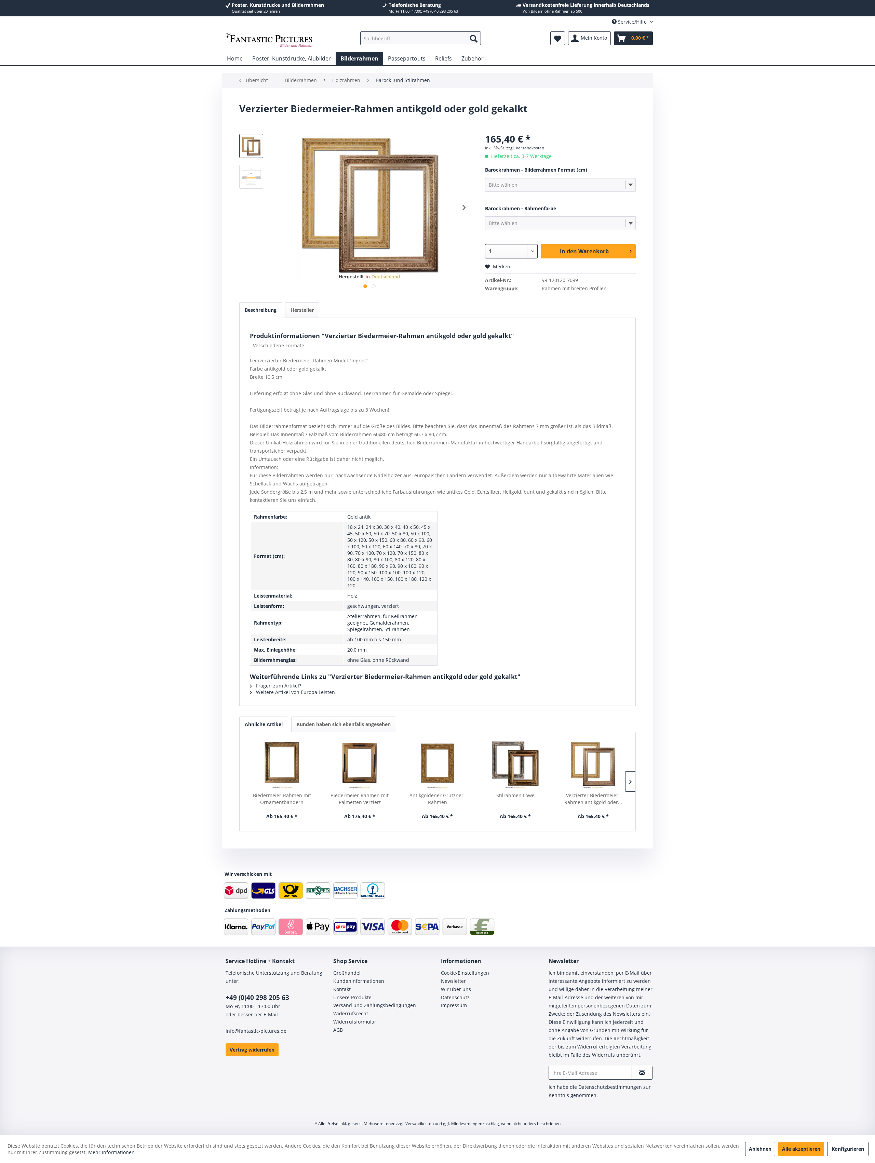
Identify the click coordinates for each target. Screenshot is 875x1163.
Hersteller (302, 310)
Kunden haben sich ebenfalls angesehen (344, 724)
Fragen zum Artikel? (278, 685)
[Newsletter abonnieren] (642, 1073)
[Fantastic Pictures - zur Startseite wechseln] (269, 40)
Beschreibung (261, 310)
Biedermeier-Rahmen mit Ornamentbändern (282, 798)
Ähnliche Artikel (264, 724)
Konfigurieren (848, 1149)
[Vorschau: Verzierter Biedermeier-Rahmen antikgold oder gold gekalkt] (251, 177)
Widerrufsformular (354, 1021)
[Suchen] (474, 38)
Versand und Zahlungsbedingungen (374, 1005)
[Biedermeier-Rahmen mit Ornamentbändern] (282, 765)
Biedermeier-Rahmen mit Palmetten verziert (360, 798)
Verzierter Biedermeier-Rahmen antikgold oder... (593, 798)
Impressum (454, 1005)
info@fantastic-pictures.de (256, 1031)
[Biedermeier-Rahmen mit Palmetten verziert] (360, 765)
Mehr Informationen (111, 1152)
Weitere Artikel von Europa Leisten (295, 692)
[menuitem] (420, 38)
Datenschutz (455, 997)
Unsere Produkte (352, 997)
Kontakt (342, 989)
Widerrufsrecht (350, 1013)
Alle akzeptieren (801, 1149)
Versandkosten (419, 1123)
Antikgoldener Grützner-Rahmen (437, 798)
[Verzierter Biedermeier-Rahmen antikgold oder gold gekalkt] (593, 765)
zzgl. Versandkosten (525, 148)
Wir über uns (456, 989)
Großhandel (347, 973)
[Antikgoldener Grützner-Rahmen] (437, 765)
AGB (338, 1030)
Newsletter (453, 981)
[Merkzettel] (557, 38)
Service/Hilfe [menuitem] (632, 21)
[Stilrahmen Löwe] (515, 765)
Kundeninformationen (358, 981)
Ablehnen (760, 1149)
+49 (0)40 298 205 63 (257, 997)
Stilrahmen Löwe (515, 795)
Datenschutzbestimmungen (610, 1087)
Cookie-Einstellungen (465, 973)
